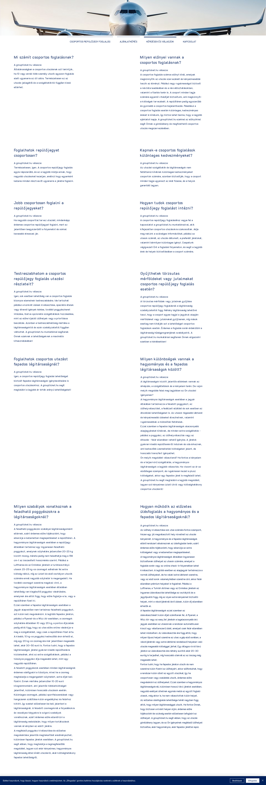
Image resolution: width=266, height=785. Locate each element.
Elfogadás (252, 780)
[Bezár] (262, 780)
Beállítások (237, 780)
